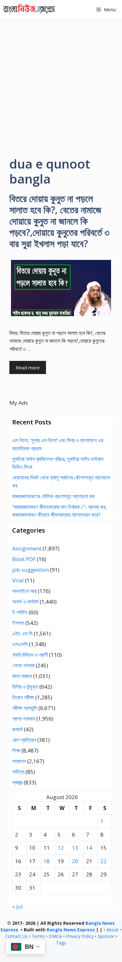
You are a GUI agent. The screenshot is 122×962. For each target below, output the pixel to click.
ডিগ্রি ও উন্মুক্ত (25, 686)
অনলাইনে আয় (24, 591)
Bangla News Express (71, 930)
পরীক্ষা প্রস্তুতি (24, 707)
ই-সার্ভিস (20, 612)
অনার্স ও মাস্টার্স (25, 601)
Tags (61, 943)
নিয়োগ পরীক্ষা (23, 697)
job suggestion (30, 569)
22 (103, 861)
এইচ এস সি (22, 633)
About (112, 930)
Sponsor (106, 936)
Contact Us (16, 936)
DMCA (55, 936)
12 (61, 847)
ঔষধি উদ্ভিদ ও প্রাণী (30, 654)
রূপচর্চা (17, 729)
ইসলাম (18, 622)
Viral (18, 580)
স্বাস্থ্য (17, 782)
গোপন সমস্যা (23, 665)
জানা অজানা (22, 676)
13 (75, 847)
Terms (38, 936)
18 (46, 861)
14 (89, 847)
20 (75, 861)
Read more (28, 367)
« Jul (17, 906)
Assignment (26, 548)
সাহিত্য (18, 771)
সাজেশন (19, 761)
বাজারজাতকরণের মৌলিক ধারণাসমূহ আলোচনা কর (53, 496)
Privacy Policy (80, 936)
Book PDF (24, 559)
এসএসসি (20, 644)
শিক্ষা (16, 750)
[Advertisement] (61, 83)
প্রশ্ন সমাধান (23, 718)
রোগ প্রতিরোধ (24, 739)
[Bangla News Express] (29, 9)
